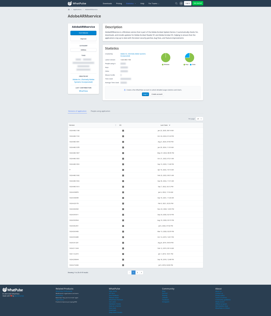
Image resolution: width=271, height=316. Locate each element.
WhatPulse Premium (116, 300)
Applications (77, 9)
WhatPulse (83, 91)
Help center (113, 291)
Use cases (112, 302)
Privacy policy (220, 295)
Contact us (219, 293)
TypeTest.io (60, 300)
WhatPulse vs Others (222, 308)
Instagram (165, 302)
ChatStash (112, 310)
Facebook (165, 300)
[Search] (176, 3)
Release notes (114, 298)
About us (218, 291)
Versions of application (77, 111)
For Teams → (154, 3)
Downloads (107, 3)
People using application (100, 111)
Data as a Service (115, 306)
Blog (163, 291)
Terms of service (221, 298)
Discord (164, 293)
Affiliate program (221, 304)
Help (142, 3)
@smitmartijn (19, 296)
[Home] (69, 9)
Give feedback (114, 295)
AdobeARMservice (91, 9)
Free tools (112, 308)
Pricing (119, 3)
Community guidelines (223, 300)
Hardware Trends (115, 304)
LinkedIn (165, 298)
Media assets (220, 302)
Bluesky (164, 295)
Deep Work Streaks (115, 312)
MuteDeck (59, 295)
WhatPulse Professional (64, 291)
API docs (112, 293)
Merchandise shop (221, 306)
